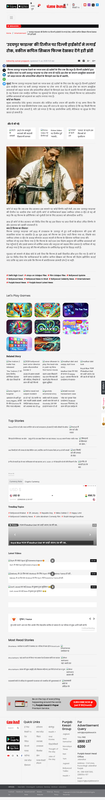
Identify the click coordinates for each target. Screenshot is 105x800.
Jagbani (66, 734)
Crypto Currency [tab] (32, 481)
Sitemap (50, 792)
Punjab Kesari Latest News (40, 282)
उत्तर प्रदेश (27, 760)
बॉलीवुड (51, 727)
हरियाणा (39, 727)
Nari (64, 754)
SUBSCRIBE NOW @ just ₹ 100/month (83, 704)
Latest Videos (14, 553)
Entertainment (20, 33)
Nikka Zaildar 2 (61, 513)
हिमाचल (27, 765)
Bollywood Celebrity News (61, 279)
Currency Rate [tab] (16, 481)
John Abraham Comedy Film (47, 516)
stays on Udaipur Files (35, 275)
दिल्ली (26, 746)
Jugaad (66, 763)
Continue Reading (88, 628)
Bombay (47, 787)
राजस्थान (39, 746)
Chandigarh (30, 787)
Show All (11, 474)
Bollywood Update (76, 275)
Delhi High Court (14, 275)
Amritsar (54, 787)
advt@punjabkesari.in (86, 732)
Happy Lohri (75, 513)
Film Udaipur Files (57, 275)
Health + (52, 732)
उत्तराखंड (39, 741)
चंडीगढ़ (26, 755)
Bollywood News (14, 279)
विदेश (26, 741)
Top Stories (16, 421)
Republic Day (46, 513)
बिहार (38, 736)
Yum (64, 759)
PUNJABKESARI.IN (82, 792)
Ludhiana (39, 787)
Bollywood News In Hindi (36, 279)
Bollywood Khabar (17, 513)
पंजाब (26, 751)
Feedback (19, 792)
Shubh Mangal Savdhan (72, 516)
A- (88, 60)
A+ (94, 60)
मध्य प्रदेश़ (40, 732)
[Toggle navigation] (11, 17)
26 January (33, 513)
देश (25, 736)
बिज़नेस (39, 751)
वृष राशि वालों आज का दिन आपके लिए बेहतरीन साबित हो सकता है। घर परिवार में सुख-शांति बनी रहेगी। (48, 625)
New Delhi (21, 787)
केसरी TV (28, 732)
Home (8, 33)
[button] (15, 535)
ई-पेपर (26, 727)
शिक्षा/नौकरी (53, 744)
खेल (37, 755)
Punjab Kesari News (16, 282)
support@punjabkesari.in (88, 781)
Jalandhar (62, 787)
